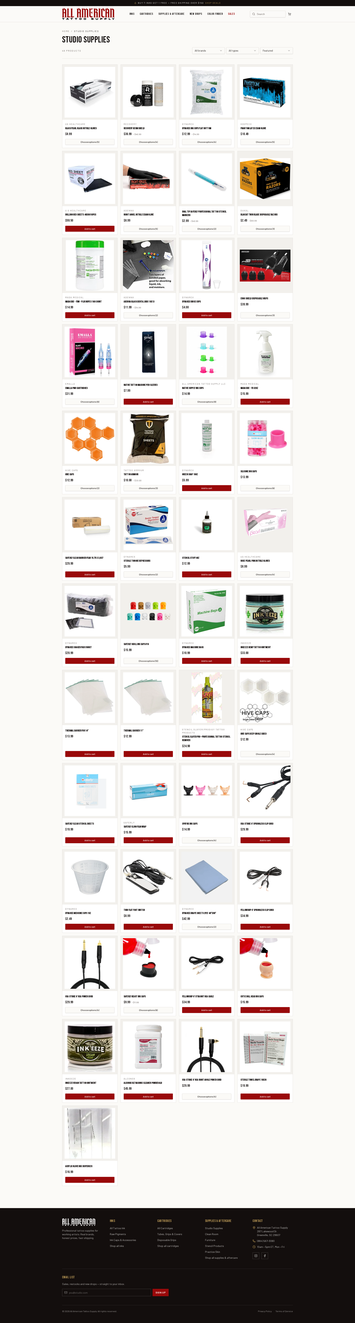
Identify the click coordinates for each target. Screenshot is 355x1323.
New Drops (196, 14)
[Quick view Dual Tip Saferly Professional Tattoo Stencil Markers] (206, 178)
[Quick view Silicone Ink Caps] (265, 438)
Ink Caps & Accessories (123, 1240)
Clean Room (211, 1234)
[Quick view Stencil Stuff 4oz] (206, 524)
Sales (231, 14)
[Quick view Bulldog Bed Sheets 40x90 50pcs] (89, 178)
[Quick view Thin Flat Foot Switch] (148, 877)
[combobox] (208, 50)
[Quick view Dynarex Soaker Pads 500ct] (89, 611)
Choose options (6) (90, 401)
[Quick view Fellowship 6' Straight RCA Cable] (206, 963)
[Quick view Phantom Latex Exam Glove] (265, 92)
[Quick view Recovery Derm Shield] (148, 92)
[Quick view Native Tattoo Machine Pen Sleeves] (148, 351)
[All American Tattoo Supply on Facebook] (264, 1255)
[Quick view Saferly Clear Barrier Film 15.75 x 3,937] (89, 524)
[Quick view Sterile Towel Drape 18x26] (265, 1046)
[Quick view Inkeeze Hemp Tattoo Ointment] (265, 611)
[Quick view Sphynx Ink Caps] (206, 790)
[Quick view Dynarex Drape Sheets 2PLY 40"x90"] (206, 877)
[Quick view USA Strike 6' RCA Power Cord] (89, 963)
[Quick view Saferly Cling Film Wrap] (148, 790)
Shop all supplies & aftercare (221, 1257)
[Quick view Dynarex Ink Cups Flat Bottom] (206, 92)
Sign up (160, 1292)
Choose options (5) (90, 142)
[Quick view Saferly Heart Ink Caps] (148, 963)
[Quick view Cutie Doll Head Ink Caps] (265, 963)
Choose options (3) (265, 228)
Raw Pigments (118, 1234)
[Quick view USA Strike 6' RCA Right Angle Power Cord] (206, 1046)
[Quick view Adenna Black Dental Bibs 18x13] (148, 265)
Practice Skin (212, 1251)
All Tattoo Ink (117, 1228)
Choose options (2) (206, 228)
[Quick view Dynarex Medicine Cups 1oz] (89, 877)
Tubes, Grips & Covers (169, 1234)
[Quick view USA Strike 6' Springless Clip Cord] (265, 790)
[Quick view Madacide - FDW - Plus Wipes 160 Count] (89, 265)
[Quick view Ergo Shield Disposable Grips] (265, 265)
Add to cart (89, 228)
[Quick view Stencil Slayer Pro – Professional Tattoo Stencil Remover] (206, 697)
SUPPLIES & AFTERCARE (171, 14)
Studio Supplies (214, 1228)
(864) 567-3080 (266, 1240)
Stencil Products (214, 1245)
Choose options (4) (148, 142)
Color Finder (215, 14)
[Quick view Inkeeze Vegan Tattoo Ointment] (89, 1046)
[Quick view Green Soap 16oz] (206, 438)
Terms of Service (284, 1311)
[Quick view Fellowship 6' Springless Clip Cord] (265, 877)
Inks (131, 14)
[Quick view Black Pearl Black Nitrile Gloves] (89, 92)
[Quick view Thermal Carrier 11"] (148, 697)
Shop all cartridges (168, 1245)
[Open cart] (289, 14)
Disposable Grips (166, 1240)
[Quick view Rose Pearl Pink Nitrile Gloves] (265, 524)
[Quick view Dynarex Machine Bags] (206, 611)
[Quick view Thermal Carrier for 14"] (89, 697)
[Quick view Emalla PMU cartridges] (89, 351)
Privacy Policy (265, 1311)
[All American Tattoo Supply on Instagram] (256, 1255)
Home (66, 31)
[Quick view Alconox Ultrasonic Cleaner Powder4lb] (148, 1046)
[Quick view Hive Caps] (89, 438)
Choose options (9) (206, 401)
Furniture (210, 1240)
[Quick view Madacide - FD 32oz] (265, 351)
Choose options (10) (148, 661)
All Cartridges (165, 1228)
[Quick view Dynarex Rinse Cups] (206, 265)
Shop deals (213, 3)
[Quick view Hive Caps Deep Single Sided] (265, 697)
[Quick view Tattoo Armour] (148, 438)
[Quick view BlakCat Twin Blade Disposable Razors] (265, 178)
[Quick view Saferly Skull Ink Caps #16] (148, 611)
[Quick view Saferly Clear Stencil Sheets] (89, 790)
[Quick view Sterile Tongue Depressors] (148, 524)
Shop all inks (117, 1245)
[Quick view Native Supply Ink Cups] (206, 351)
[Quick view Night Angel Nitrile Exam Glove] (148, 178)
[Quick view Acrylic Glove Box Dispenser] (89, 1133)
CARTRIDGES (146, 14)
